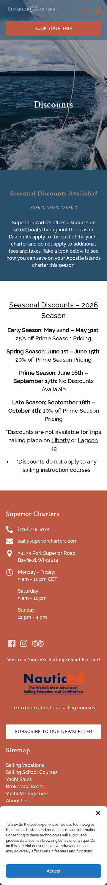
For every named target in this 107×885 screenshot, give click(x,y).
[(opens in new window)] (53, 674)
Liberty (60, 440)
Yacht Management (27, 793)
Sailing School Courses (32, 772)
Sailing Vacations (25, 765)
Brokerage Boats (25, 786)
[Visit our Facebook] (11, 643)
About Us (16, 801)
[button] (98, 813)
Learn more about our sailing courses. (53, 708)
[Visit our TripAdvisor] (38, 643)
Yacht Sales (19, 779)
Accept (53, 870)
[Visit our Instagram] (23, 643)
